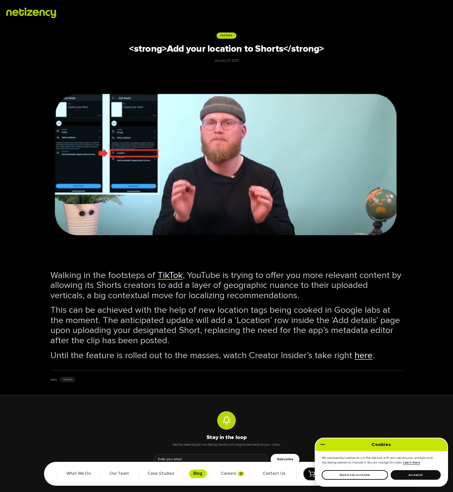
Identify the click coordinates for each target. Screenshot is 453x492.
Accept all (416, 475)
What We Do (78, 473)
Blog (197, 473)
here (363, 355)
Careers (231, 473)
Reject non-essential (355, 475)
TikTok (170, 275)
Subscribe (285, 459)
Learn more (411, 462)
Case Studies (161, 473)
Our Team (119, 473)
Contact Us (274, 473)
